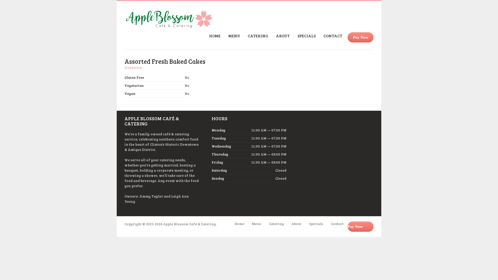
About (283, 35)
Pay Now (360, 37)
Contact (332, 35)
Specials (307, 35)
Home (214, 35)
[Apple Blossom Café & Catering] (169, 26)
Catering (258, 35)
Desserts (133, 67)
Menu (234, 35)
